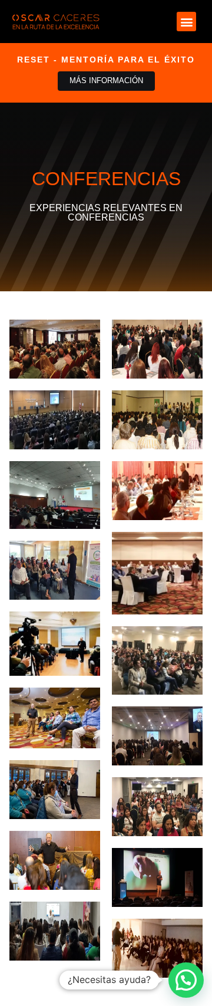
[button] (186, 21)
